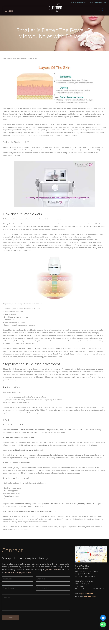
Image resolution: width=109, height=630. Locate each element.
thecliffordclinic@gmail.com (17, 572)
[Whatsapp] (103, 624)
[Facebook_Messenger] (103, 618)
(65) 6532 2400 (82, 2)
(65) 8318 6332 (102, 2)
